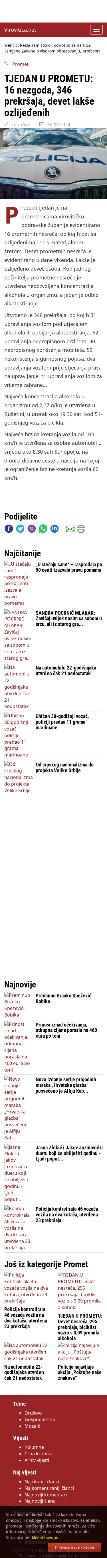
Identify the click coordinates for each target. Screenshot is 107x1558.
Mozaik (32, 1426)
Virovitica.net (20, 29)
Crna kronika (39, 1454)
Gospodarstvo (40, 1419)
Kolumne (34, 1447)
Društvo (33, 1413)
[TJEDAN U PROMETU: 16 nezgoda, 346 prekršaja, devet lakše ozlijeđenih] (53, 163)
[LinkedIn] (54, 530)
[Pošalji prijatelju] (70, 530)
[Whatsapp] (43, 530)
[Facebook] (8, 530)
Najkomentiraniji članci (49, 1488)
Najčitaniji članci (42, 1481)
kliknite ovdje (44, 1537)
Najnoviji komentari (46, 1495)
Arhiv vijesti (37, 1460)
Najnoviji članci (40, 1501)
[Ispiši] (81, 530)
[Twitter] (20, 530)
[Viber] (31, 530)
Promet (19, 64)
